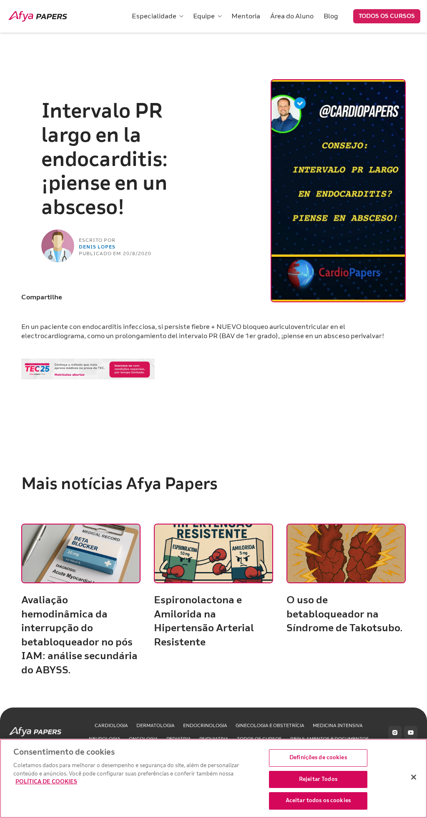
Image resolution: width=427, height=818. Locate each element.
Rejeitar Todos (318, 779)
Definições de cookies (318, 757)
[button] (157, 16)
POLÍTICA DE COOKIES (46, 781)
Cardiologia (111, 726)
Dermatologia (155, 726)
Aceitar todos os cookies (318, 800)
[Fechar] (413, 777)
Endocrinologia (205, 726)
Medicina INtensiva (338, 726)
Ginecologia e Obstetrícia (270, 726)
